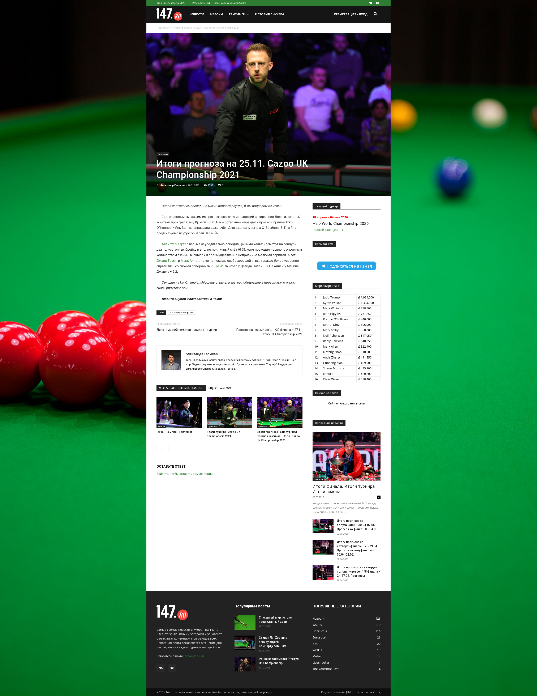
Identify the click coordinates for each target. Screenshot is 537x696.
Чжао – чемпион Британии (174, 431)
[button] (375, 15)
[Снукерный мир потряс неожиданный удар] (245, 622)
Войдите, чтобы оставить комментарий (184, 473)
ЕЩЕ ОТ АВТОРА (220, 388)
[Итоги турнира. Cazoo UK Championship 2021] (229, 412)
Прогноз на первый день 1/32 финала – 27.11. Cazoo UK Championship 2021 (269, 332)
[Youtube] (377, 3)
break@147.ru (194, 656)
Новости (196, 14)
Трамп (219, 266)
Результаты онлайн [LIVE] (337, 692)
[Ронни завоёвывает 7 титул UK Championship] (245, 664)
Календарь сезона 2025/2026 (230, 2)
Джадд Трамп (166, 261)
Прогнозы (162, 27)
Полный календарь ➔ (328, 230)
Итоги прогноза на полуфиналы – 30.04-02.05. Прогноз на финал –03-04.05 (357, 525)
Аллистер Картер (175, 244)
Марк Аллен (190, 261)
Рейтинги (237, 14)
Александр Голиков (172, 185)
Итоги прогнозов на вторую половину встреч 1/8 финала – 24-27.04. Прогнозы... (359, 571)
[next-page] (165, 448)
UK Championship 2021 (181, 312)
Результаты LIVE (201, 2)
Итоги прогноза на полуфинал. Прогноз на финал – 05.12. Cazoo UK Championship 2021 (278, 436)
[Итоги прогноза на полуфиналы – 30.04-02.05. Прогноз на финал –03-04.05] (323, 526)
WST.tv (161, 426)
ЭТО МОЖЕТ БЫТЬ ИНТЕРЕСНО (181, 388)
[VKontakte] (370, 3)
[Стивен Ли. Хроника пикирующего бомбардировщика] (245, 643)
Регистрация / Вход (351, 14)
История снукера (269, 14)
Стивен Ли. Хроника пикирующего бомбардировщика (273, 642)
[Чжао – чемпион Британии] (179, 412)
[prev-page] (159, 448)
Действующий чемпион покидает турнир (186, 330)
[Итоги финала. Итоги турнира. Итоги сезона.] (347, 456)
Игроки (216, 14)
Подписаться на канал (349, 266)
